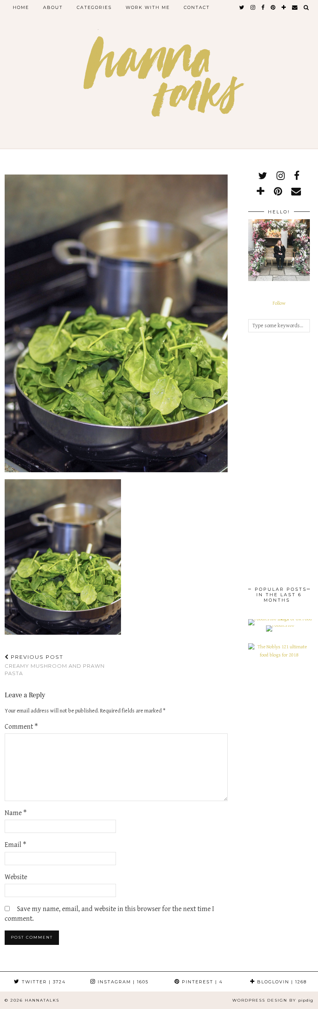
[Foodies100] (280, 625)
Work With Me (148, 7)
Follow (279, 303)
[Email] (295, 7)
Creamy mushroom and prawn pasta (55, 665)
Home (21, 7)
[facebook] (263, 7)
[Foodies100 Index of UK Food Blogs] (280, 619)
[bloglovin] (284, 7)
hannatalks (42, 1000)
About (53, 7)
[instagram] (253, 7)
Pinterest (201, 982)
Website (16, 877)
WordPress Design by (272, 1000)
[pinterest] (273, 7)
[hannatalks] (159, 78)
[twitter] (242, 7)
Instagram (122, 982)
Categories (94, 7)
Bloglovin (281, 982)
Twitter (43, 982)
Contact (197, 7)
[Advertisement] (279, 460)
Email (15, 845)
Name (16, 813)
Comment (21, 727)
